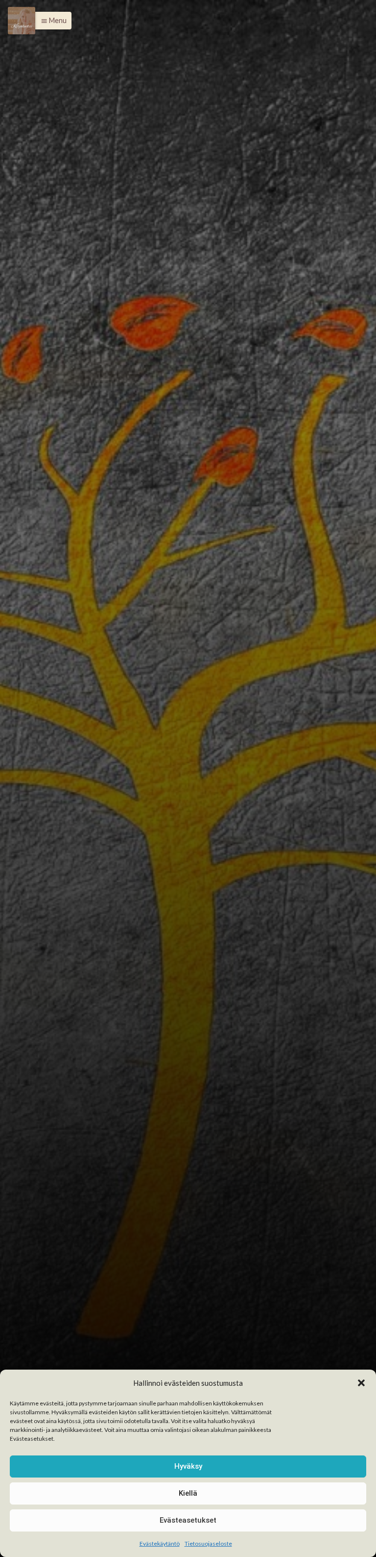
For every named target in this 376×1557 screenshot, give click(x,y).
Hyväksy (188, 1466)
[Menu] (21, 20)
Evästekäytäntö (160, 1543)
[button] (361, 1383)
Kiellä (188, 1493)
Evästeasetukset (188, 1520)
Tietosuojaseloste (208, 1543)
